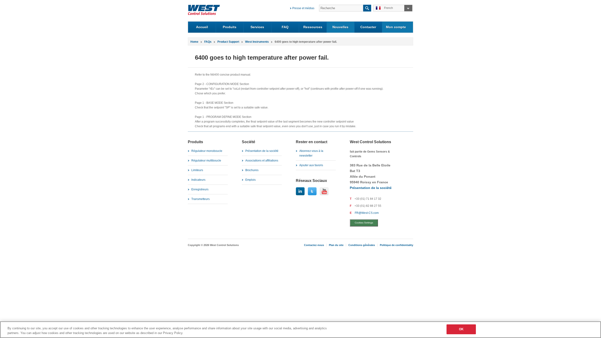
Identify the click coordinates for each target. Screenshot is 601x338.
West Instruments (257, 41)
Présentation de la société (261, 151)
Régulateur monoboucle (206, 151)
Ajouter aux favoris (311, 165)
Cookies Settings (364, 222)
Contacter (368, 27)
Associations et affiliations (261, 160)
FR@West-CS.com (367, 213)
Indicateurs (198, 179)
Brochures (251, 170)
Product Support (228, 41)
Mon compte (396, 27)
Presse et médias (303, 8)
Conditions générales (361, 245)
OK (461, 329)
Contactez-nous (314, 245)
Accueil (202, 27)
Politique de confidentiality (396, 245)
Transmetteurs (200, 199)
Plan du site (336, 245)
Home (194, 41)
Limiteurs (197, 170)
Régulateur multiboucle (206, 160)
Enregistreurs (199, 189)
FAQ (285, 27)
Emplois (250, 179)
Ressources (312, 27)
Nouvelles (340, 27)
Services (257, 27)
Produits (229, 27)
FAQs (208, 41)
